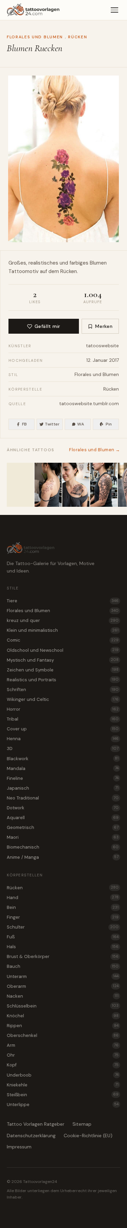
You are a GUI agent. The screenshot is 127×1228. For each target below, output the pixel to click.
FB (24, 424)
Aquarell (63, 817)
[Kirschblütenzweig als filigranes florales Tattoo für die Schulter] (48, 485)
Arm (63, 1045)
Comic (63, 640)
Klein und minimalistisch (63, 630)
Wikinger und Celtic (63, 699)
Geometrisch (63, 827)
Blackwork (63, 759)
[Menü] (114, 10)
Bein (63, 907)
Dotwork (63, 808)
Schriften (63, 689)
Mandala (63, 768)
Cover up (63, 729)
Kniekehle (63, 1085)
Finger (63, 917)
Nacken (63, 996)
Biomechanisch (63, 847)
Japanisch (63, 788)
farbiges (78, 262)
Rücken (77, 37)
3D (63, 748)
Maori (63, 837)
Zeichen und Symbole (63, 670)
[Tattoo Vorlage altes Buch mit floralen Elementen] (75, 485)
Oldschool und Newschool (63, 650)
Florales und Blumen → (94, 450)
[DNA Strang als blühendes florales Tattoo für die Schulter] (20, 485)
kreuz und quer (63, 620)
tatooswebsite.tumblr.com (89, 403)
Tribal (63, 719)
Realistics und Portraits (63, 680)
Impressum (19, 1147)
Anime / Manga (63, 857)
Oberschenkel (63, 1035)
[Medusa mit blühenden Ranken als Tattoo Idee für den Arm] (103, 485)
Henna (63, 739)
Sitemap (81, 1124)
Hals (63, 947)
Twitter (52, 424)
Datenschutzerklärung (31, 1135)
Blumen (98, 262)
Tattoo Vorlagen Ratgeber (35, 1124)
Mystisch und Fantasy (63, 660)
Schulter (63, 927)
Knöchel (63, 1016)
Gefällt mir (47, 326)
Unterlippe (63, 1104)
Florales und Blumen (35, 37)
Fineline (63, 778)
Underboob (63, 1075)
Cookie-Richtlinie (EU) (88, 1135)
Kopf (63, 1065)
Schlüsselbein (63, 1006)
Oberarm (63, 986)
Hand (63, 897)
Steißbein (63, 1095)
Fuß (63, 937)
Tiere (63, 601)
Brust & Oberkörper (63, 956)
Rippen (63, 1025)
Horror (63, 709)
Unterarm (63, 976)
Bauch (63, 966)
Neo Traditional (63, 798)
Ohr (63, 1055)
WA (80, 424)
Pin (109, 424)
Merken (103, 326)
